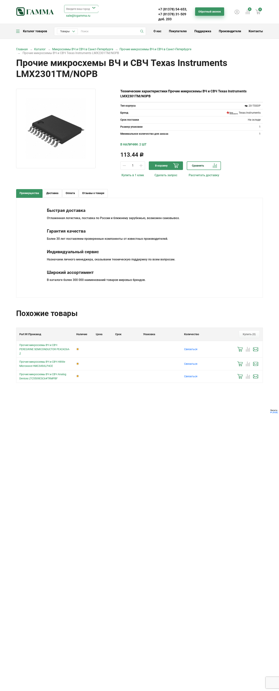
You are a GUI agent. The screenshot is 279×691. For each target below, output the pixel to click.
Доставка (52, 193)
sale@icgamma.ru (78, 15)
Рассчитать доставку (204, 175)
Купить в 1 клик (132, 175)
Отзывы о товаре (93, 193)
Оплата (70, 193)
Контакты (256, 31)
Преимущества (29, 193)
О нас (157, 31)
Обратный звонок (209, 11)
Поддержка (202, 31)
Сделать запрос (165, 175)
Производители (230, 31)
